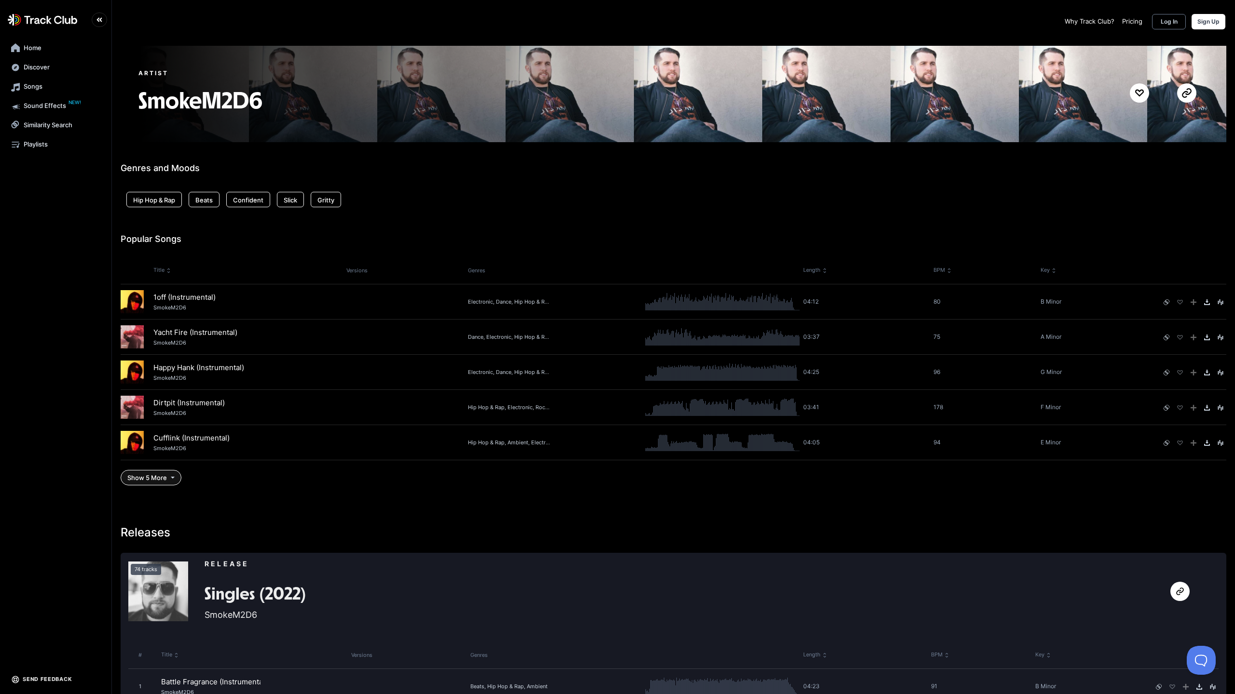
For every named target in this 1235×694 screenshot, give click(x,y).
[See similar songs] (1166, 302)
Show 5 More (147, 477)
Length (812, 270)
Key (1045, 270)
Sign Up (1208, 21)
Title (159, 270)
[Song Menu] (1220, 302)
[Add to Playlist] (1193, 302)
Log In (1169, 21)
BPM (939, 270)
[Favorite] (1180, 302)
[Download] (1207, 302)
